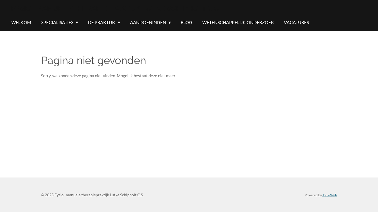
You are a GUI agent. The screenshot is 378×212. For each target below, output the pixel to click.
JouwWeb (329, 195)
